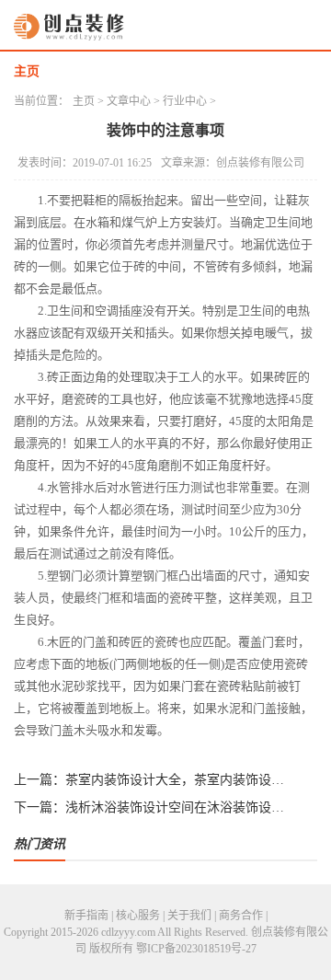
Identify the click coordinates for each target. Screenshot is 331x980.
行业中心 (185, 101)
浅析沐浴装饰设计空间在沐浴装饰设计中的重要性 (177, 807)
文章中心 (129, 101)
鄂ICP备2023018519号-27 (196, 948)
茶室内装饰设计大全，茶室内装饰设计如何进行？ (177, 780)
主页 (27, 71)
